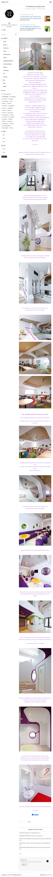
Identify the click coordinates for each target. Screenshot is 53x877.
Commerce (33, 8)
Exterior (5, 67)
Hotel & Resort (6, 54)
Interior (5, 105)
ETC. (4, 73)
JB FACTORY (49, 874)
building (5, 96)
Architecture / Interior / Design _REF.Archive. (31, 861)
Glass (4, 103)
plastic (12, 115)
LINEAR (10, 108)
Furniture (5, 99)
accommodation (7, 125)
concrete (5, 117)
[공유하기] (23, 822)
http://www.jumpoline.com (26, 24)
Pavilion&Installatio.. (8, 60)
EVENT (4, 86)
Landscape (6, 70)
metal (4, 110)
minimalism (11, 105)
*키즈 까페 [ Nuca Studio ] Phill (35, 6)
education (10, 121)
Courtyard (11, 117)
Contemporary (7, 94)
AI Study (5, 77)
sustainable (5, 128)
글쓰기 (4, 152)
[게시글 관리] (24, 822)
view (11, 101)
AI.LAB (4, 41)
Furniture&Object (7, 64)
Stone (4, 108)
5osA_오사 (24, 860)
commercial (5, 115)
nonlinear (5, 101)
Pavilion (10, 119)
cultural (9, 103)
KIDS (4, 83)
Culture (5, 57)
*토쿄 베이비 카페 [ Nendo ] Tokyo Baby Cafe (29, 833)
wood (4, 112)
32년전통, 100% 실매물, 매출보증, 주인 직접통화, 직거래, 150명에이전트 (30, 29)
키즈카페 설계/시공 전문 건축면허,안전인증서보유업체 (31, 17)
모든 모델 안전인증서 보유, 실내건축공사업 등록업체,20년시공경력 (30, 19)
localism (5, 119)
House (4, 44)
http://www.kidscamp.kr (25, 14)
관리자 (4, 149)
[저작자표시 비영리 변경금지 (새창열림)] (34, 822)
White (4, 121)
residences (5, 123)
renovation (10, 112)
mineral (11, 99)
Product (10, 110)
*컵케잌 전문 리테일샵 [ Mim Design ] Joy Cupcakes (30, 835)
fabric (11, 128)
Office (4, 51)
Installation (13, 96)
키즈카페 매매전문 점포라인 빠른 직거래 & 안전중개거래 (30, 27)
